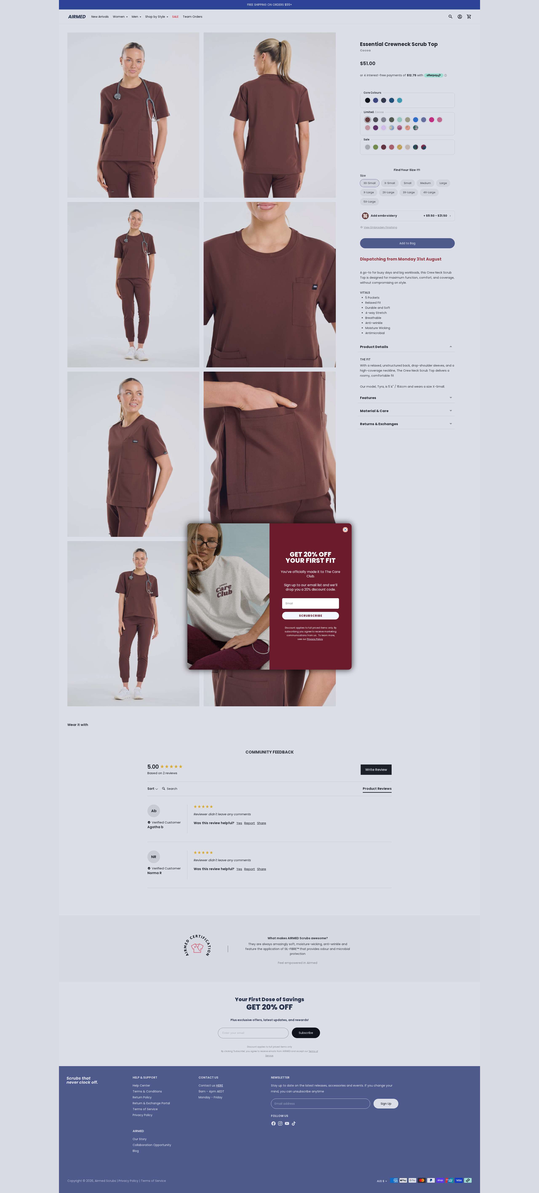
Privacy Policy (315, 639)
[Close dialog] (345, 530)
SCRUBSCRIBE (310, 616)
